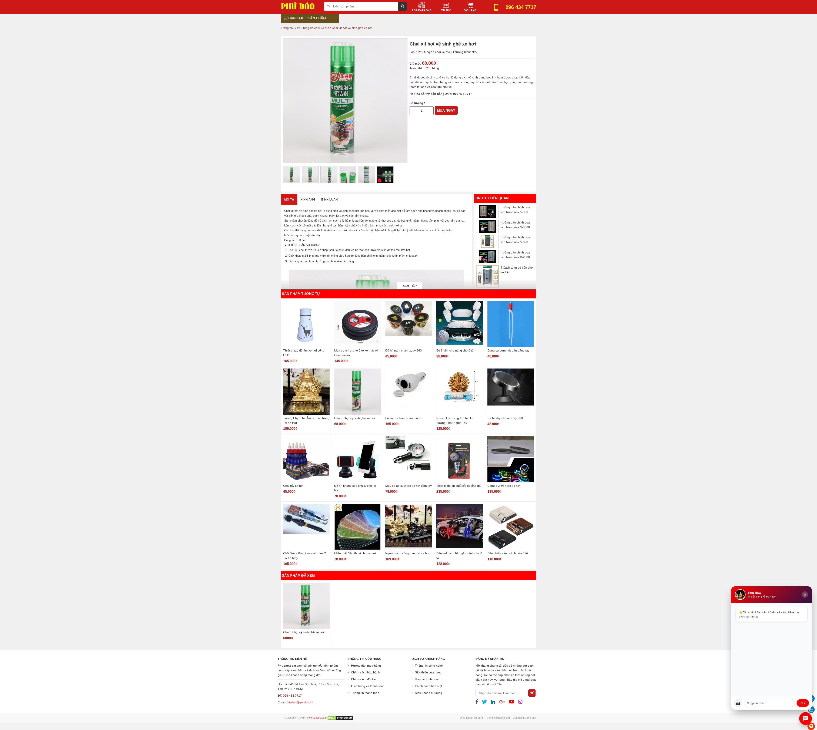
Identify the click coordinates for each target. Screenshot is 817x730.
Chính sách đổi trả (363, 679)
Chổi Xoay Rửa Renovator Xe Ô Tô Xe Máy (304, 556)
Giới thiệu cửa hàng (428, 672)
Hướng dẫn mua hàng (366, 665)
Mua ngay (446, 110)
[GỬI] (532, 693)
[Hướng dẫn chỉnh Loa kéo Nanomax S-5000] (487, 226)
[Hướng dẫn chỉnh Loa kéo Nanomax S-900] (487, 211)
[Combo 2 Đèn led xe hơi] (510, 459)
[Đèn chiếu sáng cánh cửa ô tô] (510, 527)
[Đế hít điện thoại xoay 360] (510, 392)
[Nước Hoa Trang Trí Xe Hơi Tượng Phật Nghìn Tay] (459, 392)
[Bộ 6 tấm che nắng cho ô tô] (459, 324)
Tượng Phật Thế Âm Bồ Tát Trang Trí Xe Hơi (306, 420)
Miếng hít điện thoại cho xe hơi (355, 553)
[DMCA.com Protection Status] (340, 717)
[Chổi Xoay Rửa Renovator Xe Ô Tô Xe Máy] (306, 527)
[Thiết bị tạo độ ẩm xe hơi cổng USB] (306, 324)
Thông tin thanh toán (365, 692)
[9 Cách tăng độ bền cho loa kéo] (487, 276)
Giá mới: (415, 63)
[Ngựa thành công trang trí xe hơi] (408, 527)
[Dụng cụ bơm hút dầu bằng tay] (510, 324)
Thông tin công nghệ (429, 665)
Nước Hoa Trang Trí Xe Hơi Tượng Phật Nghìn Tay (454, 420)
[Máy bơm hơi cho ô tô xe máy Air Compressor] (357, 324)
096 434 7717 (462, 93)
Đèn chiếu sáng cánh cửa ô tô (507, 553)
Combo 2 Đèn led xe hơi (503, 485)
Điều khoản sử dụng (428, 692)
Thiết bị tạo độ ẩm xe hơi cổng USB (303, 353)
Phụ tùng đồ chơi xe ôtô (434, 52)
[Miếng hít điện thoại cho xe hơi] (357, 527)
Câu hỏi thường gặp (524, 717)
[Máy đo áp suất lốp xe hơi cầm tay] (408, 459)
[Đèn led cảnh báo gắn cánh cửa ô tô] (459, 527)
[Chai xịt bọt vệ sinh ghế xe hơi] (357, 392)
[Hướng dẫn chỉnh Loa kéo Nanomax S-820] (487, 241)
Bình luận (329, 199)
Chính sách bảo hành (365, 672)
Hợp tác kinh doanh (428, 679)
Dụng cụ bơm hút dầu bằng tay (508, 350)
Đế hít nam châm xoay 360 (403, 350)
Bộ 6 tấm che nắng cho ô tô (455, 350)
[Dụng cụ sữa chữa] (301, 5)
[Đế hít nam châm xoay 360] (408, 324)
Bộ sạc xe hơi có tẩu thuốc (403, 418)
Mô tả (289, 199)
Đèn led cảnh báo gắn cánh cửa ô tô (459, 556)
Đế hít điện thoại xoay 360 (505, 418)
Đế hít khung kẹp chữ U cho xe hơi (355, 488)
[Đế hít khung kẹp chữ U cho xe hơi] (357, 459)
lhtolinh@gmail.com (300, 702)
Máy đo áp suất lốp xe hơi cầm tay (408, 485)
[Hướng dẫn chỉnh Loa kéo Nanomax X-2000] (487, 256)
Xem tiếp (410, 285)
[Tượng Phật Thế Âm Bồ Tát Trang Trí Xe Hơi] (306, 392)
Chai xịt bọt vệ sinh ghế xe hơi (354, 418)
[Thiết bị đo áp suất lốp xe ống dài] (459, 459)
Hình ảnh (307, 199)
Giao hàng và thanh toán (367, 686)
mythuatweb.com (317, 717)
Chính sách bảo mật (428, 686)
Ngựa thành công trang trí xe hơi (407, 553)
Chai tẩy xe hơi (293, 485)
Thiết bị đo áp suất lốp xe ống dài (458, 485)
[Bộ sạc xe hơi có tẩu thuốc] (408, 392)
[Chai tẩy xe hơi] (306, 459)
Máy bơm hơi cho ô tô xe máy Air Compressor (356, 353)
